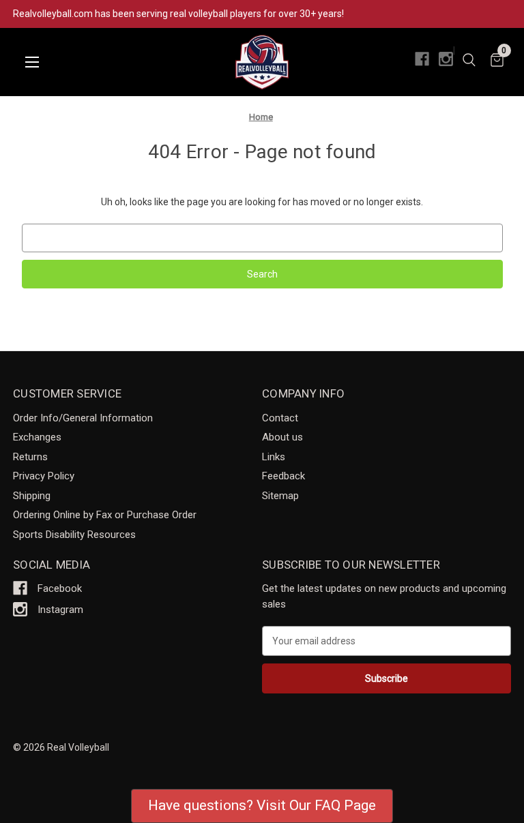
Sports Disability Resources (74, 534)
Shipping (31, 496)
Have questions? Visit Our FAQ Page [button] (262, 805)
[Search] (469, 62)
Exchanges (37, 437)
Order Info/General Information (83, 418)
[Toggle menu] (31, 62)
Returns (30, 457)
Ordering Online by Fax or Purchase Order (104, 515)
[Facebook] (422, 59)
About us (282, 437)
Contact (280, 418)
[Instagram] (446, 59)
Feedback (283, 476)
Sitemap (280, 496)
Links (273, 457)
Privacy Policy (43, 476)
